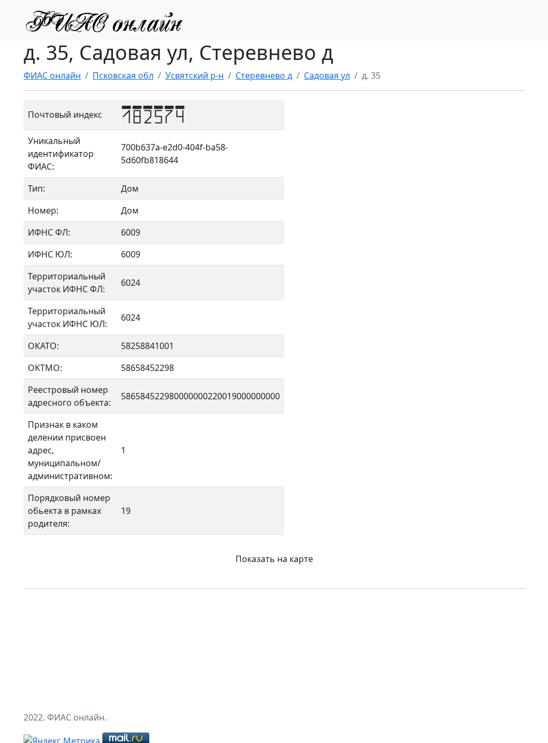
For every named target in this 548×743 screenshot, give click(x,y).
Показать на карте (274, 559)
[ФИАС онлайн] (104, 20)
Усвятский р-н (194, 75)
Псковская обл (123, 75)
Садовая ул (327, 75)
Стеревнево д (263, 75)
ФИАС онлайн (52, 75)
